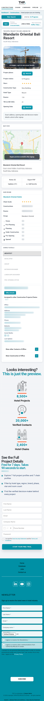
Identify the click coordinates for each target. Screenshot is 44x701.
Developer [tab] (8, 259)
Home (22, 563)
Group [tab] (6, 264)
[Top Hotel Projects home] (22, 2)
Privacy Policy (18, 654)
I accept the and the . (21, 539)
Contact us (22, 572)
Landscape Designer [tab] (12, 274)
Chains (17, 7)
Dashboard (4, 12)
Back (6, 24)
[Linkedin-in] (15, 584)
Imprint (6, 700)
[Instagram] (28, 584)
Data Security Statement (19, 538)
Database (22, 566)
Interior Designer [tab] (11, 269)
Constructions (7, 7)
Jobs (22, 569)
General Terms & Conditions (17, 700)
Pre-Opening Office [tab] (11, 280)
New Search (11, 17)
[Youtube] (22, 584)
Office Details (10, 293)
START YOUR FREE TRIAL (22, 547)
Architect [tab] (8, 253)
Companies (26, 7)
